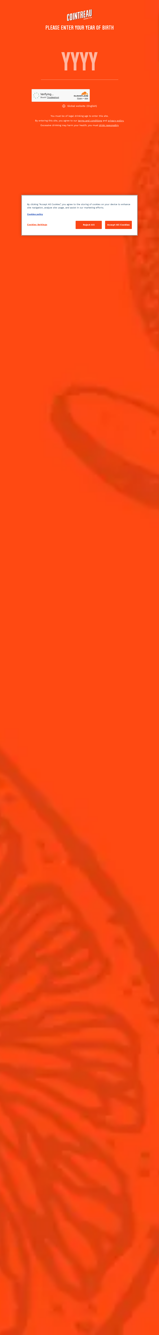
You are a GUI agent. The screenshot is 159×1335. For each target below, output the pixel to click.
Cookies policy (35, 214)
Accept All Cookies (118, 224)
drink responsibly (109, 125)
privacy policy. (116, 120)
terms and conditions (90, 120)
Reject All (89, 224)
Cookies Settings (37, 224)
